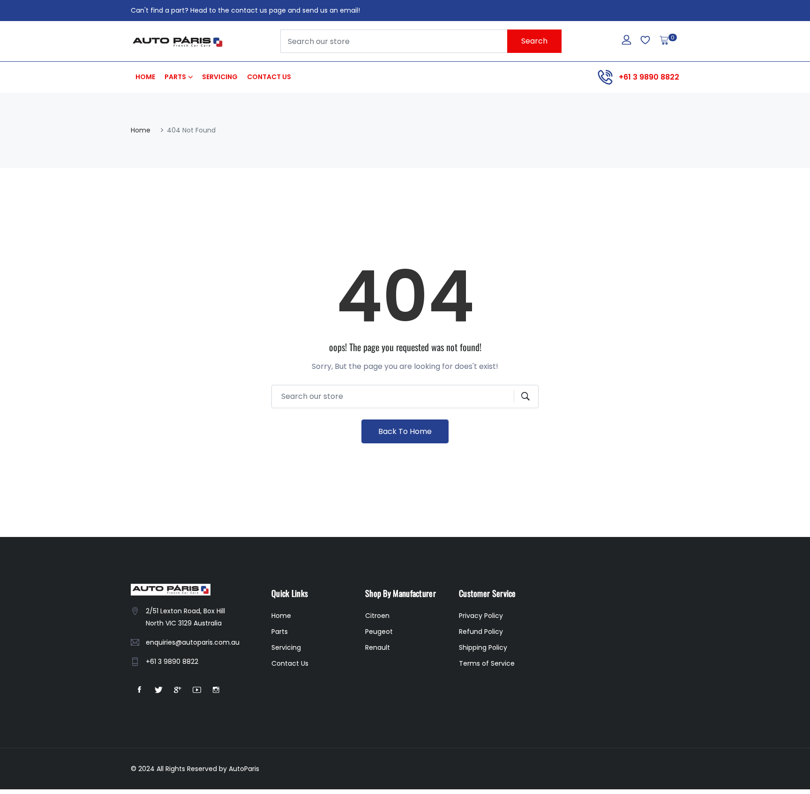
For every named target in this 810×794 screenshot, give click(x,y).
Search (534, 41)
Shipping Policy (483, 647)
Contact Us (269, 76)
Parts (175, 76)
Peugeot (379, 631)
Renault (377, 647)
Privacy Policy (481, 615)
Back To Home (405, 431)
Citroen (377, 615)
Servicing (220, 76)
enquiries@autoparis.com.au (193, 642)
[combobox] (421, 41)
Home (145, 76)
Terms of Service (487, 663)
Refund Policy (481, 631)
